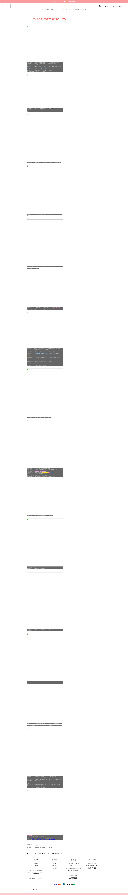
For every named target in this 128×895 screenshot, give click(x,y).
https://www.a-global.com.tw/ (92, 865)
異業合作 (36, 865)
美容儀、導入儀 (58, 10)
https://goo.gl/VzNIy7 (40, 471)
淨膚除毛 (65, 10)
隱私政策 (55, 868)
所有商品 (91, 10)
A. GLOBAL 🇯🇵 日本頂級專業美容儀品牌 (44, 10)
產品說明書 (36, 867)
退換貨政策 (54, 867)
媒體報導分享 (78, 10)
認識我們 (85, 10)
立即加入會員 (36, 873)
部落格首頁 (71, 10)
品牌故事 (36, 863)
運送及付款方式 (54, 865)
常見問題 (55, 863)
